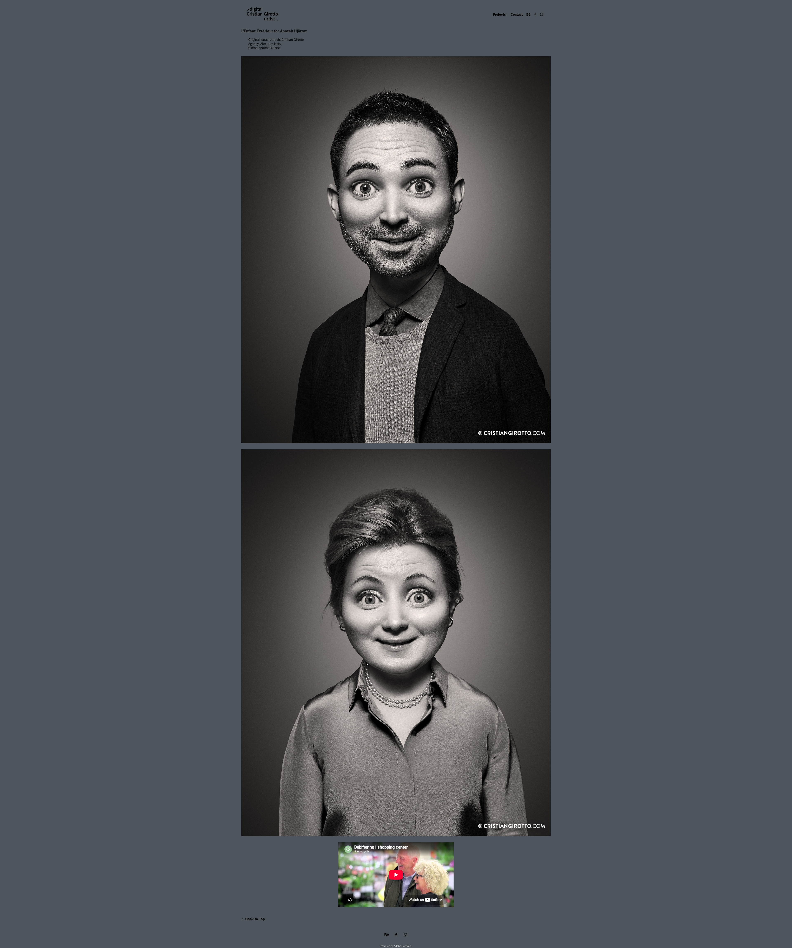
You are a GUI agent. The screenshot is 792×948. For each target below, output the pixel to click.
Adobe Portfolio (402, 946)
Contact (517, 14)
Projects (499, 14)
